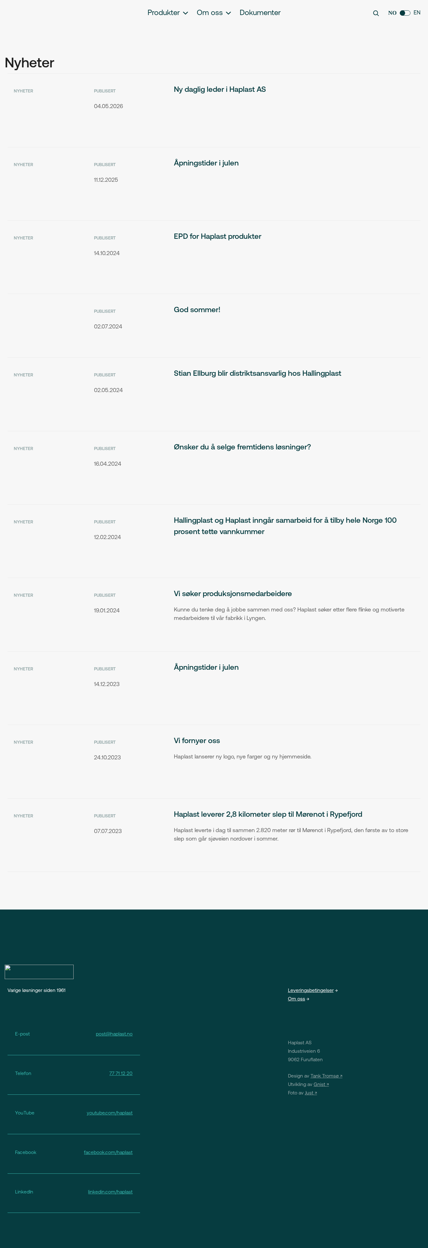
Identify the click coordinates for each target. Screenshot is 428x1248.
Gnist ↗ (321, 1084)
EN (417, 13)
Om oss (210, 13)
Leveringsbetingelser (311, 990)
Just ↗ (311, 1093)
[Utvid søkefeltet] (376, 13)
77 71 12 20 (121, 1073)
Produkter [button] (164, 13)
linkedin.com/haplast (110, 1192)
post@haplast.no (114, 1034)
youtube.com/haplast (110, 1113)
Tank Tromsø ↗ (326, 1076)
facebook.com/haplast (108, 1152)
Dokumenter (260, 13)
